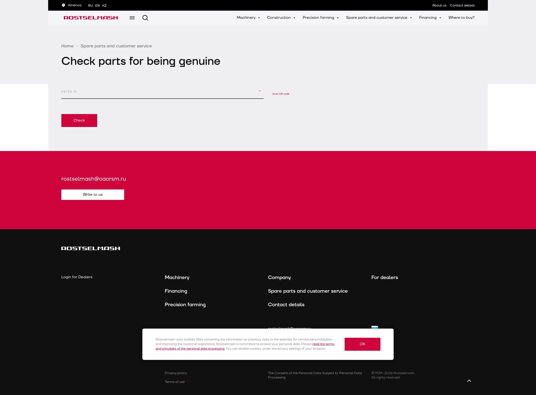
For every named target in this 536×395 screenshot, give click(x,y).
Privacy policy (176, 373)
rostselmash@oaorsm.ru (93, 179)
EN (97, 5)
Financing (428, 17)
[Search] (145, 17)
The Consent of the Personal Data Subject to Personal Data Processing (315, 375)
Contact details (286, 304)
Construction (279, 17)
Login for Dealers (76, 277)
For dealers (384, 277)
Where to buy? (461, 17)
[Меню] (132, 17)
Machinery (246, 17)
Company (279, 277)
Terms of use (175, 382)
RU (90, 5)
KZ (104, 5)
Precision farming (319, 17)
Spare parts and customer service (377, 17)
